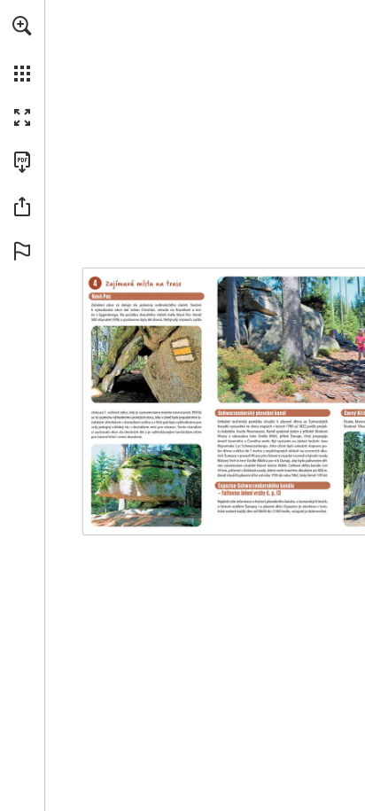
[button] (22, 26)
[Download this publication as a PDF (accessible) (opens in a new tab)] (22, 162)
